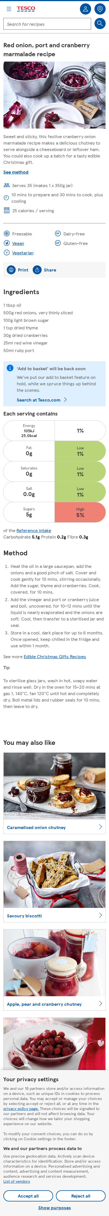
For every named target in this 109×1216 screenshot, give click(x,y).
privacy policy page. (21, 1108)
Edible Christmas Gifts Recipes (55, 656)
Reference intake (33, 530)
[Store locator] (100, 9)
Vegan (18, 243)
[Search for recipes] (100, 23)
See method (16, 172)
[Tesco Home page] (26, 9)
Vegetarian (23, 252)
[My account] (85, 9)
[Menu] (9, 9)
